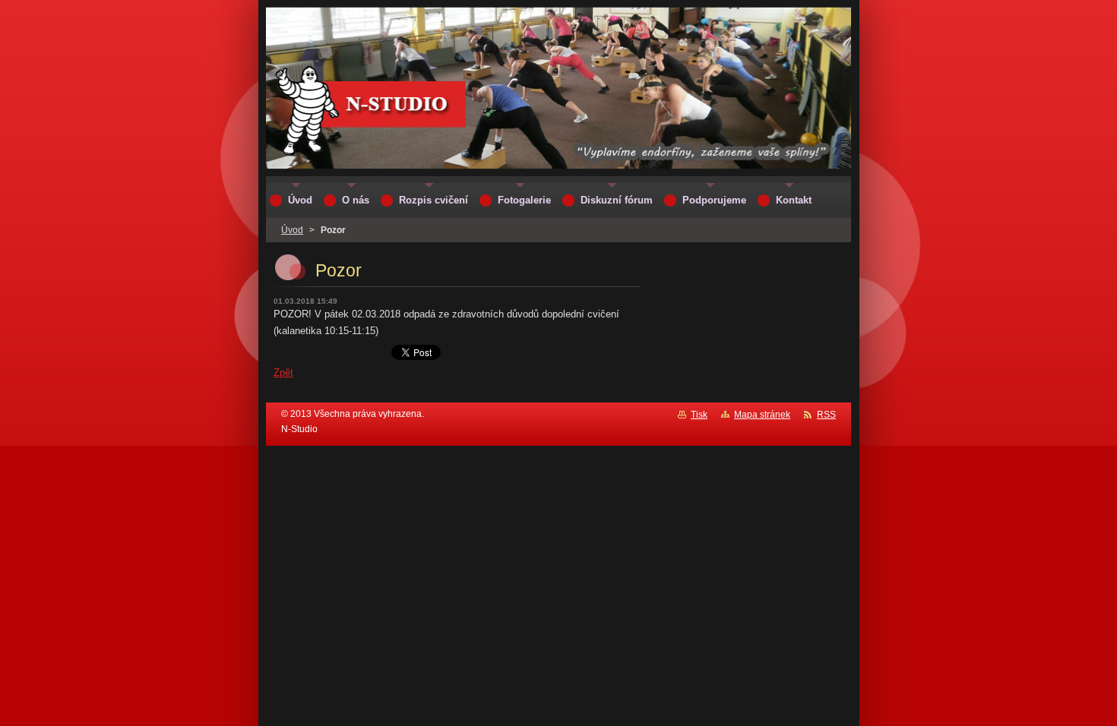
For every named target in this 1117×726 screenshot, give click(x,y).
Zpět (283, 372)
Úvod (292, 230)
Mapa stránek (762, 414)
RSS (826, 414)
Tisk (699, 414)
